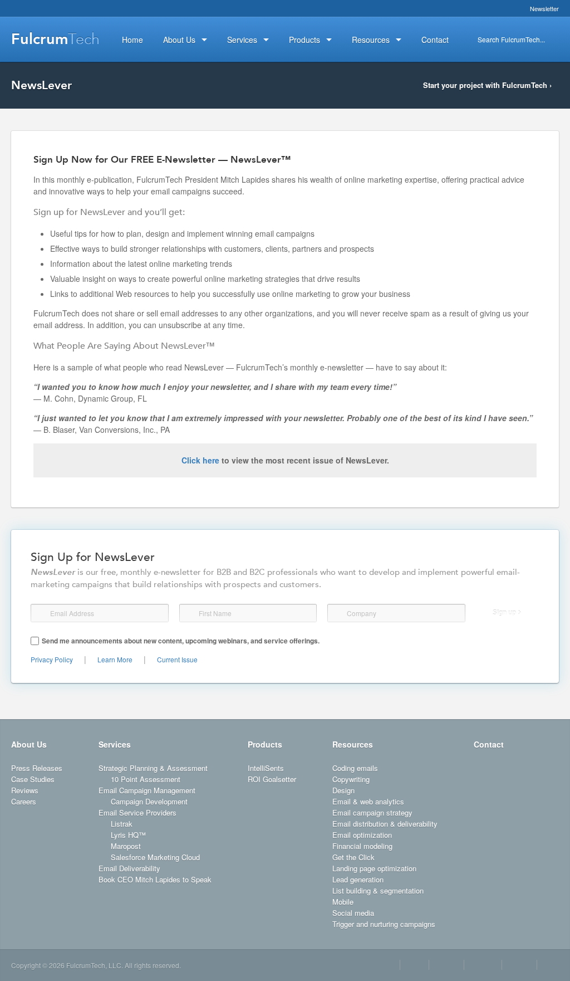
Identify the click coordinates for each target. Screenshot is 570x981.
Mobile (342, 901)
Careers (23, 801)
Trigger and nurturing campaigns (383, 924)
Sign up (504, 613)
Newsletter (544, 8)
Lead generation (358, 879)
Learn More (114, 659)
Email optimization (362, 834)
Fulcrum (55, 39)
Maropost (126, 846)
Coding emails (355, 768)
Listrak (121, 823)
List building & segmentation (378, 890)
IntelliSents (266, 768)
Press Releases (36, 768)
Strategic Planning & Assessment (153, 768)
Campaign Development (149, 801)
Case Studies (33, 779)
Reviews (24, 790)
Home (132, 39)
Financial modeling (362, 846)
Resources (352, 744)
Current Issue (177, 659)
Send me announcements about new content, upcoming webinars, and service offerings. (181, 641)
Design (343, 790)
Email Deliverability (129, 868)
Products (265, 744)
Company (338, 613)
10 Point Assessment (145, 779)
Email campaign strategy (372, 812)
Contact (489, 744)
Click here (200, 460)
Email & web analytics (368, 801)
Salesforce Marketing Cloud (155, 857)
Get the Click (353, 857)
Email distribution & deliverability (385, 823)
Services (115, 744)
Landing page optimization (374, 868)
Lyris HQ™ (128, 834)
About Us (29, 744)
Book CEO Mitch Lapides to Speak (155, 879)
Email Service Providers (137, 812)
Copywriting (351, 779)
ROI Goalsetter (272, 779)
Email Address (41, 613)
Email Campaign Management (147, 790)
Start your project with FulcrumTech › (487, 85)
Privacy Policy (52, 659)
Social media (353, 912)
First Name (188, 613)
